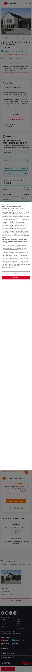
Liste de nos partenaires (8, 267)
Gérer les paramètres (16, 273)
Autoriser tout (16, 277)
